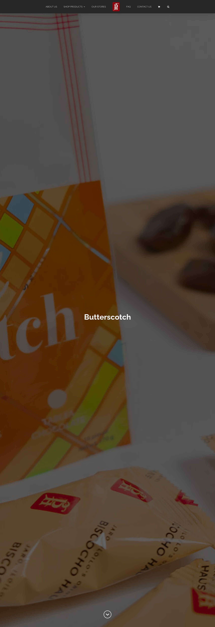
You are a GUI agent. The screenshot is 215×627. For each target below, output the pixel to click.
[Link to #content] (107, 614)
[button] (155, 6)
